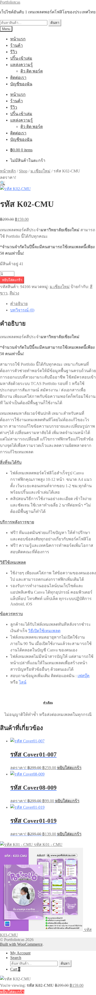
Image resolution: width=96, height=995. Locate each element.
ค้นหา (54, 23)
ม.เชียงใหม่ (40, 171)
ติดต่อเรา (18, 77)
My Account (20, 953)
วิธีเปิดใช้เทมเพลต (44, 631)
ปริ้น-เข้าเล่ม (21, 58)
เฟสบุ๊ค (84, 676)
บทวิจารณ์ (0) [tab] (22, 310)
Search (15, 957)
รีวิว (13, 52)
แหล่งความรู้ (21, 64)
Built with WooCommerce (21, 944)
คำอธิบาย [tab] (19, 303)
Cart (15, 969)
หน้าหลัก (8, 171)
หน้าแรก (18, 39)
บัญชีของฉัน (21, 84)
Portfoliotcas (10, 2)
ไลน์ (22, 682)
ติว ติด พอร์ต (31, 71)
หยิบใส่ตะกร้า (12, 280)
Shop (23, 171)
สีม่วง (14, 293)
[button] (2, 183)
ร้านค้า (16, 45)
